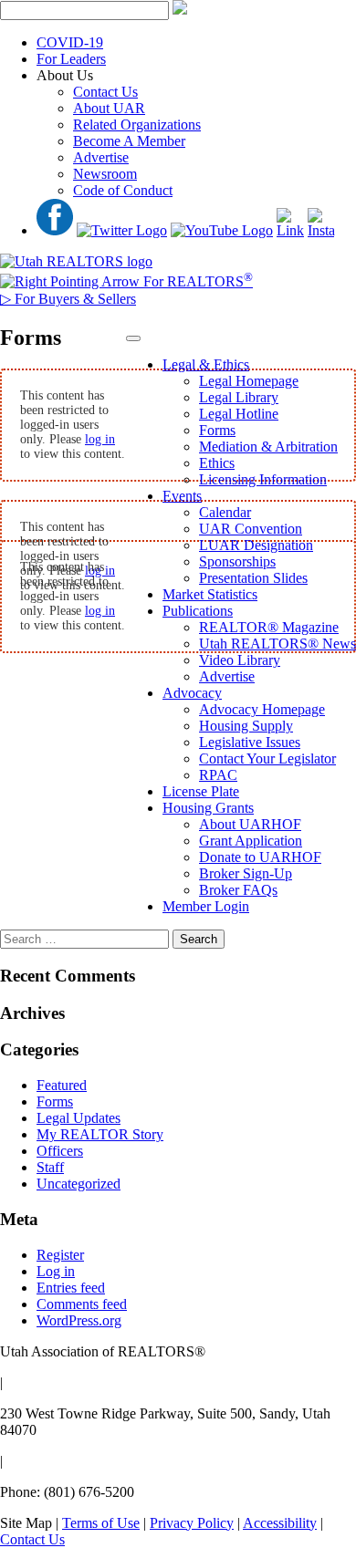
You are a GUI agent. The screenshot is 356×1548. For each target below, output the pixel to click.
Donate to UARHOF (260, 857)
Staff (50, 1167)
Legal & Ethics (205, 364)
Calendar (225, 512)
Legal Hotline (238, 413)
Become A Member (129, 141)
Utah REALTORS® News (277, 643)
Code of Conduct (123, 190)
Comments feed (82, 1304)
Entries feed (71, 1287)
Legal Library (238, 397)
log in (100, 439)
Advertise (101, 157)
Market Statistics (209, 594)
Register (60, 1254)
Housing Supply (246, 725)
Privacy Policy (192, 1523)
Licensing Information (263, 479)
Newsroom (105, 174)
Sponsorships (237, 561)
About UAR (109, 108)
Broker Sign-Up (245, 873)
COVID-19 (70, 42)
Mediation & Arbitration (268, 446)
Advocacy (192, 693)
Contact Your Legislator (267, 758)
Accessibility (280, 1523)
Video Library (239, 660)
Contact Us (105, 91)
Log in (56, 1271)
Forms (217, 430)
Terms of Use (101, 1523)
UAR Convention (250, 528)
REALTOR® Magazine (269, 627)
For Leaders (71, 59)
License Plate (200, 791)
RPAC (218, 775)
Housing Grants (208, 808)
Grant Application (250, 840)
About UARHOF (250, 824)
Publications (197, 610)
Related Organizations (137, 124)
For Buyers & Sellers (68, 298)
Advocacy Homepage (262, 709)
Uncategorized (78, 1183)
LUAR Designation (256, 545)
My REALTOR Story (100, 1134)
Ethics (217, 463)
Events (182, 496)
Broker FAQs (238, 890)
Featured (62, 1085)
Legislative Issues (249, 742)
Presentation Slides (253, 578)
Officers (60, 1150)
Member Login (205, 906)
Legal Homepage (248, 381)
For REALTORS (196, 281)
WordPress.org (79, 1320)
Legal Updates (78, 1118)
